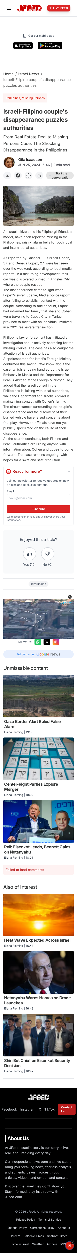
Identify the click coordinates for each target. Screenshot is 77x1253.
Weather (38, 1244)
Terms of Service (49, 1219)
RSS (63, 1244)
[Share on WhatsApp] (28, 175)
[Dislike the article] (47, 553)
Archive (52, 1244)
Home (8, 74)
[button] (70, 597)
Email (10, 491)
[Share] (39, 175)
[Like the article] (29, 553)
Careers (15, 1236)
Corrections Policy (42, 1227)
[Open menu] (9, 8)
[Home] (29, 8)
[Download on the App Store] (23, 45)
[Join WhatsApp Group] (37, 642)
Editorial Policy (17, 1227)
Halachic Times (33, 1236)
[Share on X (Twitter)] (7, 175)
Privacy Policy (25, 1219)
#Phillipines (38, 584)
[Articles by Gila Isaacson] (9, 162)
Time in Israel (20, 1244)
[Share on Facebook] (18, 175)
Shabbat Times (57, 1236)
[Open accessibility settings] (70, 1246)
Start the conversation (61, 175)
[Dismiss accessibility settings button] (73, 1242)
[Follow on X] (47, 642)
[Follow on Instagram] (56, 642)
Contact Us (66, 1109)
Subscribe (39, 509)
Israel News (28, 74)
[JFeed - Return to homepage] (38, 1097)
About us (64, 1227)
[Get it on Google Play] (50, 45)
